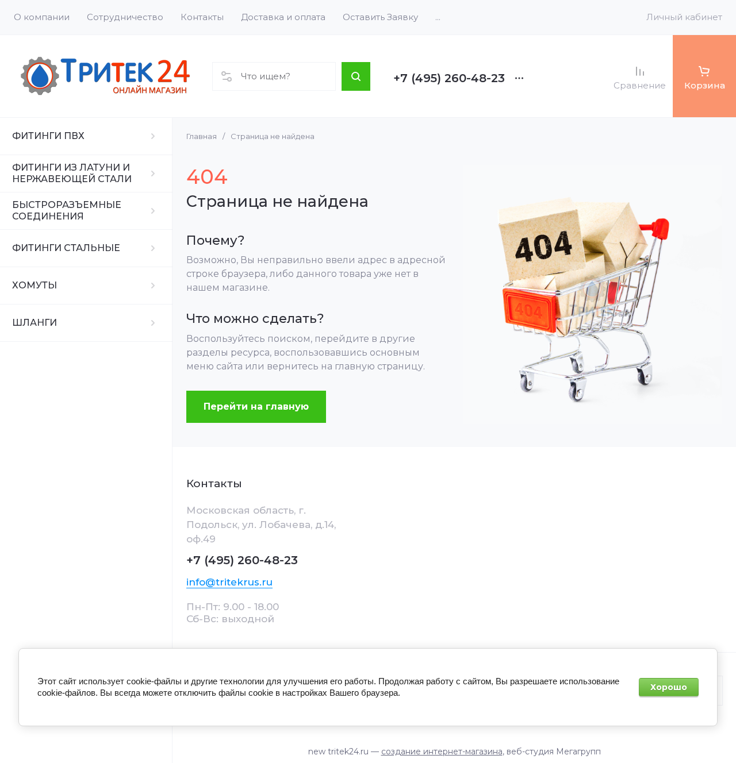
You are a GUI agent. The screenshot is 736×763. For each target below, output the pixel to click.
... (437, 16)
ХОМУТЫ (34, 285)
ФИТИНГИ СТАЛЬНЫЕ (66, 247)
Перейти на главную (256, 406)
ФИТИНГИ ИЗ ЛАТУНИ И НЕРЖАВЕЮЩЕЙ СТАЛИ (72, 173)
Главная (201, 136)
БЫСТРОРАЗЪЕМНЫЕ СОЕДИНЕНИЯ (66, 210)
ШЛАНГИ (34, 322)
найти (356, 76)
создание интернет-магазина (442, 751)
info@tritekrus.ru (229, 582)
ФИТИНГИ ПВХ (48, 135)
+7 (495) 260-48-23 (449, 78)
